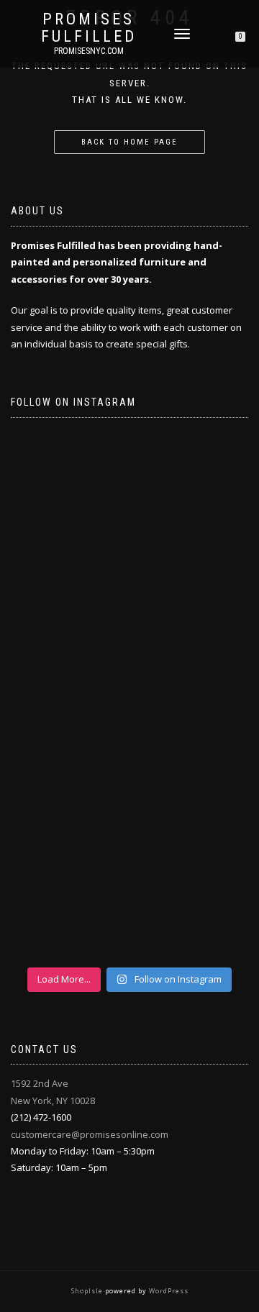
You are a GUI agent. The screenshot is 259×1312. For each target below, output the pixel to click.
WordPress (167, 1290)
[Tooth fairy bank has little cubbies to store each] (129, 498)
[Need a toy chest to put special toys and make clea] (129, 762)
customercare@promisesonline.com (89, 1134)
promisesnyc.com (89, 51)
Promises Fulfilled (89, 28)
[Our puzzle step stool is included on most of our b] (129, 630)
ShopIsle (88, 1290)
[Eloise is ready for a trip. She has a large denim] (129, 894)
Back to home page (129, 142)
